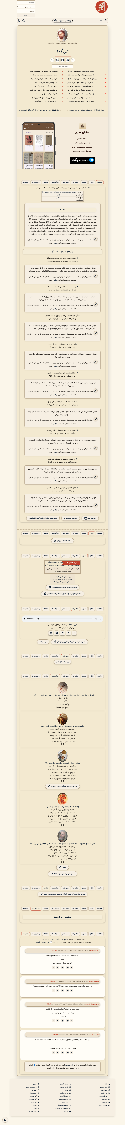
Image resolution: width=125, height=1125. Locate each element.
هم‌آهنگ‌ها (55, 182)
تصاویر (84, 182)
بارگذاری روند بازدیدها (62, 917)
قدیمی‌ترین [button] (44, 939)
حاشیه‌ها (25, 182)
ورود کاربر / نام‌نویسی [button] (64, 20)
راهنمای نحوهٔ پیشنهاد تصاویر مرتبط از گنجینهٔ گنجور (64, 593)
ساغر (67, 1090)
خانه (106, 1084)
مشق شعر (65, 182)
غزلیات (51, 43)
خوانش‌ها (75, 182)
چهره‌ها (34, 1090)
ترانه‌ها (46, 182)
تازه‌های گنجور (103, 1105)
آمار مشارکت (33, 1099)
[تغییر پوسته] (5, 1120)
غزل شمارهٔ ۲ (62, 51)
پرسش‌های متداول (31, 1087)
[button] (105, 20)
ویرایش (55, 243)
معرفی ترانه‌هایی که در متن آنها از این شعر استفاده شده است (64, 894)
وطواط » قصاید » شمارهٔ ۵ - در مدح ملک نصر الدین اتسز (62, 726)
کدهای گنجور (64, 1084)
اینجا (57, 627)
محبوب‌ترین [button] (63, 939)
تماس (35, 1108)
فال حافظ (104, 1093)
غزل (58, 195)
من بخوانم (43, 642)
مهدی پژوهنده (94, 981)
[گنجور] (101, 7)
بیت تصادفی (104, 1087)
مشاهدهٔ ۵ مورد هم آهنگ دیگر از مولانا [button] (64, 786)
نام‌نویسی (69, 1065)
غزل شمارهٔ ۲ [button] (72, 624)
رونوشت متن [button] (91, 518)
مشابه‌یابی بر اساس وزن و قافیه (64, 874)
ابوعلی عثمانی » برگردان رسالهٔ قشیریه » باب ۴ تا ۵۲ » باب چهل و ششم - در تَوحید (62, 695)
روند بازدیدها (36, 182)
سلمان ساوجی (72, 43)
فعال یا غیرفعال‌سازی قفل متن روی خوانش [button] (71, 642)
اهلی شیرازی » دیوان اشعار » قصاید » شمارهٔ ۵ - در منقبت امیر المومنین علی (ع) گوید (62, 843)
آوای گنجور (65, 1102)
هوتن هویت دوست (92, 1004)
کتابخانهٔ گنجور (64, 1093)
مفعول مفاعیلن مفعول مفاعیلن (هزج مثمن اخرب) (60, 192)
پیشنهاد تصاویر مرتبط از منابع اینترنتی (64, 587)
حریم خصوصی (32, 1111)
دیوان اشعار (60, 43)
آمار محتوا (33, 1096)
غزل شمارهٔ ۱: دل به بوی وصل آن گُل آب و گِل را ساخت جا (39, 110)
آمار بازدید (34, 1102)
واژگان (92, 182)
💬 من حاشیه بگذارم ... (43, 942)
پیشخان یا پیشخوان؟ (62, 1108)
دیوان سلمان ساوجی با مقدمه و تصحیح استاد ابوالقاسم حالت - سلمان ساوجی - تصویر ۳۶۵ (62, 579)
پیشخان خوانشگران (62, 1105)
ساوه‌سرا (58, 197)
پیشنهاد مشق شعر (62, 662)
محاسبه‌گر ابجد (64, 1099)
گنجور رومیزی (64, 1087)
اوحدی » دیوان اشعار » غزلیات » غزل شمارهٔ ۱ (62, 806)
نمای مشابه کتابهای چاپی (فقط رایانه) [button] (44, 518)
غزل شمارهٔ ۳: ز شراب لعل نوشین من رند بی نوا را (86, 110)
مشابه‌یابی (104, 1102)
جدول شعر (104, 1090)
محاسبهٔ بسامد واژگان (64, 540)
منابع (35, 1105)
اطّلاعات (99, 182)
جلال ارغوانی (94, 1034)
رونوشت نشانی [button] (72, 518)
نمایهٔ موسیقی (103, 1096)
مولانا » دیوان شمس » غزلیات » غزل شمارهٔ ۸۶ (62, 763)
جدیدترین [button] (54, 939)
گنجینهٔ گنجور (64, 1096)
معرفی (35, 1084)
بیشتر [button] (64, 867)
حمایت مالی (33, 1093)
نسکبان (66, 1111)
